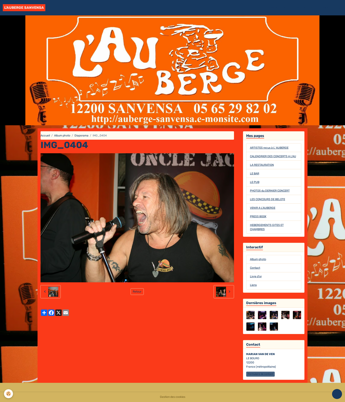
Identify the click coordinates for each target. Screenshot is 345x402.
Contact (323, 7)
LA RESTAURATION (262, 165)
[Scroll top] (337, 394)
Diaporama (81, 135)
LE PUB (254, 182)
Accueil (273, 7)
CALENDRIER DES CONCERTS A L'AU (273, 156)
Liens (253, 285)
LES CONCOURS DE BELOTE (267, 199)
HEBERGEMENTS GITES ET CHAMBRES (267, 227)
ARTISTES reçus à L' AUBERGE (269, 147)
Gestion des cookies (172, 397)
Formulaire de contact (260, 374)
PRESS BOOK (258, 216)
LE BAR (254, 173)
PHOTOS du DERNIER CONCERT (270, 190)
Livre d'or (287, 7)
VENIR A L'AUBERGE (262, 208)
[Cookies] (8, 393)
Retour (137, 291)
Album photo (305, 7)
